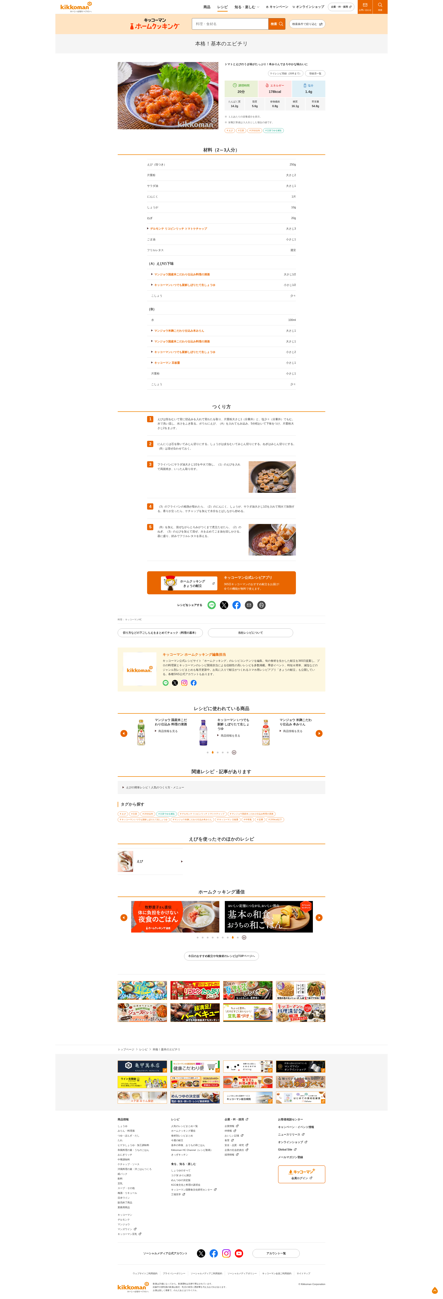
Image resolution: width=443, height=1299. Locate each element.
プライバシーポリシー (174, 1273)
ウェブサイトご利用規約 (145, 1273)
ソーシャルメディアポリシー (242, 1273)
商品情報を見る (168, 735)
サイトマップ (303, 1273)
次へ (319, 733)
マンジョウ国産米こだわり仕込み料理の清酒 (182, 274)
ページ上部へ (435, 1290)
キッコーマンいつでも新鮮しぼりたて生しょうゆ (184, 284)
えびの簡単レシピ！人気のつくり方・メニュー (155, 787)
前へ (123, 733)
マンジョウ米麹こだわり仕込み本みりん (179, 330)
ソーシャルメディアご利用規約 (206, 1273)
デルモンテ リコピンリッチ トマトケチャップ (178, 228)
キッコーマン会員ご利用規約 (276, 1273)
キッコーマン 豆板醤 (167, 362)
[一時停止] (234, 752)
